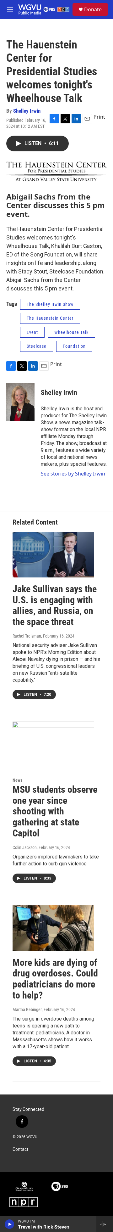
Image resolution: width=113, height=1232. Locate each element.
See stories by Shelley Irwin (73, 473)
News (17, 780)
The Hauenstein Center (50, 318)
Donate (93, 9)
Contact (20, 1149)
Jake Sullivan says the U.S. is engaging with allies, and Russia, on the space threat (55, 605)
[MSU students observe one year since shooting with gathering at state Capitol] (53, 744)
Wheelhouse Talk (71, 332)
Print (99, 116)
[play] (9, 1224)
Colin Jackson (25, 847)
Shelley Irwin (26, 111)
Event (32, 332)
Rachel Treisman (27, 636)
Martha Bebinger (27, 1009)
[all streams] (104, 1224)
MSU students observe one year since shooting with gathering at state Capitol (55, 811)
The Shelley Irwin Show (50, 304)
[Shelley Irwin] (20, 402)
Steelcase (36, 346)
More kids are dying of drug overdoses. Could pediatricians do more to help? (55, 979)
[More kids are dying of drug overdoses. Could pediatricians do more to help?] (53, 928)
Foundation (74, 346)
